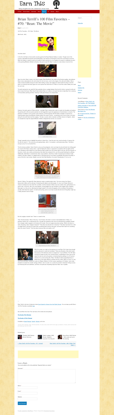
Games (52, 11)
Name (19, 385)
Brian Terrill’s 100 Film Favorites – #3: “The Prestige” (86, 102)
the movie (29, 326)
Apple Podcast (27, 321)
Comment (20, 368)
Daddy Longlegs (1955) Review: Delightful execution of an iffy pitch (49, 337)
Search (79, 92)
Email (19, 391)
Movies (44, 11)
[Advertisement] (48, 354)
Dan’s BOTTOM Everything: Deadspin (87, 106)
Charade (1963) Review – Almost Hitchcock (29, 336)
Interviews (33, 11)
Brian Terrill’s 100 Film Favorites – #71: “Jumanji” (30, 343)
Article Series (26, 11)
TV (48, 11)
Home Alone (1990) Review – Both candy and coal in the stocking (69, 337)
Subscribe (80, 23)
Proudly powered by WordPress (25, 411)
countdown (60, 324)
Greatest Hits (81, 88)
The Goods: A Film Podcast (25, 318)
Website (20, 397)
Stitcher (37, 321)
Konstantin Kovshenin (49, 411)
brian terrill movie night (52, 324)
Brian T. (19, 28)
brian (45, 324)
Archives (80, 90)
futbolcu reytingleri (82, 105)
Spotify (33, 321)
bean (42, 324)
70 (40, 324)
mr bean (65, 324)
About (57, 11)
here (34, 306)
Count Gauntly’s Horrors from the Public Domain (49, 304)
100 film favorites (35, 324)
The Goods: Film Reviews (24, 315)
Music (39, 11)
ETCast (19, 11)
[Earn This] (32, 4)
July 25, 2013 (25, 28)
